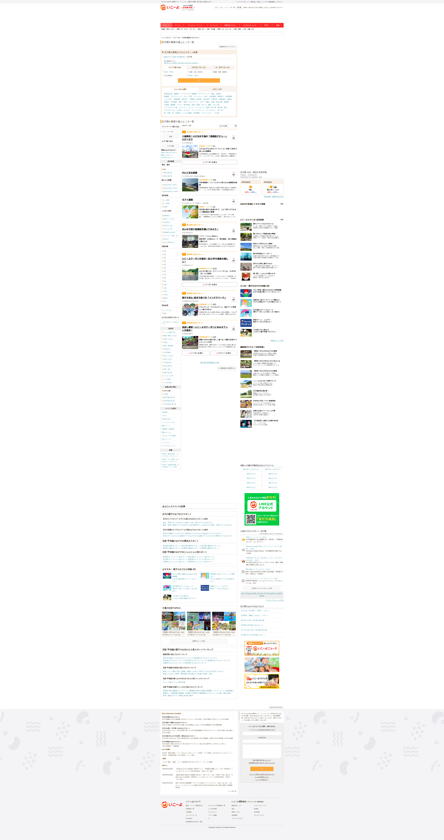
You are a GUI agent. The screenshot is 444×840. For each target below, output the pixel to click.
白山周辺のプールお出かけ (200, 525)
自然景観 (212, 96)
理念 (233, 809)
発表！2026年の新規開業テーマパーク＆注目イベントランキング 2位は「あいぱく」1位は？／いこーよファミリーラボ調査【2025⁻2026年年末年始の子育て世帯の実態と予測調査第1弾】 (204, 785)
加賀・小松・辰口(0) (196, 72)
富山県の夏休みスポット (191, 546)
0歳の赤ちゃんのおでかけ (251, 469)
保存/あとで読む (256, 2)
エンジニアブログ (237, 818)
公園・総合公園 (216, 102)
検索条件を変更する (227, 368)
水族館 (218, 94)
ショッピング (200, 107)
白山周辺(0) (168, 75)
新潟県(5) (182, 63)
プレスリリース (259, 815)
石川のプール (216, 719)
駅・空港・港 (169, 113)
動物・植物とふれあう (190, 671)
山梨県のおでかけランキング (173, 663)
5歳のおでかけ (272, 478)
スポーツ (164, 415)
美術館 (166, 102)
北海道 (172, 29)
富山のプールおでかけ (212, 533)
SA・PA (220, 110)
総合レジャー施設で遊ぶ (172, 671)
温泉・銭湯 (196, 105)
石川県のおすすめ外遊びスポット (253, 635)
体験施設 (222, 99)
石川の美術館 (219, 738)
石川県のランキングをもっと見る (261, 588)
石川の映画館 (194, 738)
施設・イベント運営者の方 (194, 805)
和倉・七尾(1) (194, 75)
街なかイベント (166, 439)
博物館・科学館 (195, 99)
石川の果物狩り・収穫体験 (170, 746)
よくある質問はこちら (262, 777)
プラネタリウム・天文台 (173, 110)
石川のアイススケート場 (193, 744)
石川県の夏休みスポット (210, 546)
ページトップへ (277, 707)
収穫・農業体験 (181, 674)
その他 (216, 113)
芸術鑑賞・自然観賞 (168, 429)
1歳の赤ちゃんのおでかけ (273, 469)
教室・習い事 (211, 107)
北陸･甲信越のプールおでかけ (174, 533)
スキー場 (216, 105)
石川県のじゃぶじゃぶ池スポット (175, 559)
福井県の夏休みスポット (172, 548)
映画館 (226, 102)
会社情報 (257, 812)
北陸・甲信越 (211, 29)
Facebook (189, 818)
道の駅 (219, 107)
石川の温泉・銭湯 (167, 744)
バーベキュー (198, 96)
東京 (181, 29)
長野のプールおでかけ (224, 536)
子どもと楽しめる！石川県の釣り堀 (254, 630)
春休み (245, 7)
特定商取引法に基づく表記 (194, 822)
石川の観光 (225, 719)
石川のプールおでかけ (171, 536)
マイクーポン (242, 2)
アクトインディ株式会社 (255, 802)
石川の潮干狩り (207, 744)
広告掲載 (188, 812)
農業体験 (177, 99)
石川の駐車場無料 (196, 730)
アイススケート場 (170, 107)
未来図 (256, 809)
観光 (225, 107)
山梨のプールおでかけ (206, 536)
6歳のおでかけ (251, 483)
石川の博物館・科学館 (207, 738)
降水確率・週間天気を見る (274, 197)
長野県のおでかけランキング (195, 663)
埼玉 (194, 29)
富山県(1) (188, 63)
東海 (199, 29)
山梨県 (278, 593)
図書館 (173, 105)
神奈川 (186, 29)
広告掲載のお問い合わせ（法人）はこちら (262, 763)
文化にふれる (217, 671)
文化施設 (174, 102)
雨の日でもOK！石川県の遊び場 (252, 620)
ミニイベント (166, 442)
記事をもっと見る (198, 641)
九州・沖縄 (246, 29)
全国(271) (167, 57)
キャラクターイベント (169, 446)
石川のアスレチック (210, 730)
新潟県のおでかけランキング (204, 658)
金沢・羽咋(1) (169, 72)
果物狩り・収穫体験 (224, 96)
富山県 (260, 593)
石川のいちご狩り (219, 744)
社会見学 (206, 99)
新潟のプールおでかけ (194, 533)
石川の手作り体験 (178, 725)
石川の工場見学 (167, 725)
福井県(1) (195, 63)
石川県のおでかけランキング (195, 660)
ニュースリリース (191, 815)
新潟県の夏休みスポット (172, 546)
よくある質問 (212, 809)
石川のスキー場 (179, 744)
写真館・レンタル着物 (183, 113)
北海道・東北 (165, 29)
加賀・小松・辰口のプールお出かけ (198, 522)
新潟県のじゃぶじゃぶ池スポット (175, 557)
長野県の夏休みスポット (210, 548)
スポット (166, 25)
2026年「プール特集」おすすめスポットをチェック (170, 460)
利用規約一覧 (190, 809)
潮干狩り (185, 99)
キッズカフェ (211, 110)
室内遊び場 (168, 94)
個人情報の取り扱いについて (262, 760)
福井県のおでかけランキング (218, 660)
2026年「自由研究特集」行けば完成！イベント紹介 (170, 466)
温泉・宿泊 (208, 674)
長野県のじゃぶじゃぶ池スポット (201, 562)
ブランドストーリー (260, 805)
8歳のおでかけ (251, 487)
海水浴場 (186, 105)
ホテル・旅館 (206, 105)
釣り (206, 96)
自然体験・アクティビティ (203, 113)
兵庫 (229, 29)
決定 (198, 80)
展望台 (229, 99)
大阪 (222, 29)
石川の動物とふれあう (193, 725)
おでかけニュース (250, 25)
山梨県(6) (175, 63)
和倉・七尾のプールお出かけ (221, 525)
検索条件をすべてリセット (228, 47)
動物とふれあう (264, 7)
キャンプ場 (187, 96)
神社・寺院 (183, 102)
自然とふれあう (168, 674)
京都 (226, 29)
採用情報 (234, 815)
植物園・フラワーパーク (173, 96)
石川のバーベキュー (188, 719)
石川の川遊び (166, 732)
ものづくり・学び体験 (169, 436)
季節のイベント (166, 432)
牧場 (212, 94)
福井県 (272, 593)
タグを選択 (170, 146)
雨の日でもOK (253, 7)
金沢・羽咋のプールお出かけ (173, 522)
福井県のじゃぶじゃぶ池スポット (201, 559)
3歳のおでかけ (272, 474)
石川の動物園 (176, 719)
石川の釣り (199, 719)
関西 (219, 29)
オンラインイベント (195, 25)
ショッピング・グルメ (169, 422)
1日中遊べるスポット (277, 7)
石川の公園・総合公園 (225, 730)
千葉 (190, 29)
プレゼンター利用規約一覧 (216, 805)
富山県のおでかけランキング (173, 660)
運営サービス (236, 812)
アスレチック (193, 102)
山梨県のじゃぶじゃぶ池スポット (175, 562)
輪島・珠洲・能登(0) (220, 72)
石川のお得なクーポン (169, 730)
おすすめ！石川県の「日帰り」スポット (255, 610)
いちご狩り (168, 99)
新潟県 (253, 593)
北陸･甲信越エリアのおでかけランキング (178, 658)
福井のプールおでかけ (188, 536)
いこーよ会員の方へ (262, 780)
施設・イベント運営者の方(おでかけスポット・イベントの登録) (193, 762)
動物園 (194, 94)
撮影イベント (166, 425)
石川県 (266, 593)
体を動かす (192, 674)
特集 (277, 25)
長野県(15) (167, 63)
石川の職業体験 (217, 725)
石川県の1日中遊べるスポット (252, 625)
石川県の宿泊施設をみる (210, 362)
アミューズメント (198, 110)
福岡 (252, 29)
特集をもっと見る (277, 340)
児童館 (166, 105)
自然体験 (164, 412)
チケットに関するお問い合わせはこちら (261, 774)
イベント (177, 25)
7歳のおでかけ (272, 483)
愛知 (203, 29)
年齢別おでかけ (230, 25)
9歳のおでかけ (272, 487)
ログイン (280, 2)
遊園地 (176, 94)
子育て (266, 25)
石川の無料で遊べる (183, 730)
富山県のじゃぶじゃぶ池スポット (201, 557)
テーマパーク (185, 94)
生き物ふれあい (166, 419)
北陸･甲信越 (245, 593)
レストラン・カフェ (186, 107)
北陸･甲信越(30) (179, 57)
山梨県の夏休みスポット (191, 548)
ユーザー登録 (166, 762)
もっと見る (231, 791)
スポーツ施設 (204, 102)
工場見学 (214, 99)
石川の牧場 (207, 719)
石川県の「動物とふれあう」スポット (254, 615)
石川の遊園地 (166, 719)
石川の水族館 (229, 738)
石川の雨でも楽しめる (169, 738)
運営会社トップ (236, 805)
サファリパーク (203, 94)
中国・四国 (237, 29)
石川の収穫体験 (206, 725)
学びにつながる (205, 671)
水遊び (200, 674)
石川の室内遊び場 (183, 738)
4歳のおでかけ (251, 478)
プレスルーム (212, 812)
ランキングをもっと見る (275, 600)
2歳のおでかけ (251, 474)
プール (179, 105)
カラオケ (186, 110)
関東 (178, 29)
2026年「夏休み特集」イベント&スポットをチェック (170, 455)
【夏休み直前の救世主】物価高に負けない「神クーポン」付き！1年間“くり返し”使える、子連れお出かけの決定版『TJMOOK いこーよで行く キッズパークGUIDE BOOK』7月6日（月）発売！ (204, 777)
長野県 (261, 596)
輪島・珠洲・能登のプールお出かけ (176, 525)
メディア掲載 (212, 815)
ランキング (214, 25)
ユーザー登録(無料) (269, 2)
